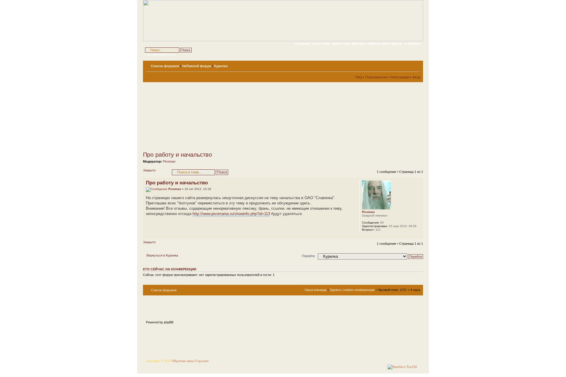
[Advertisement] (196, 116)
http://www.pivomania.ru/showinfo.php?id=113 (231, 213)
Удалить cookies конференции (352, 290)
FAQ (359, 77)
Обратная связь (182, 361)
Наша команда (316, 290)
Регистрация (399, 77)
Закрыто (149, 170)
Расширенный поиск (160, 54)
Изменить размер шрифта (416, 64)
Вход (416, 77)
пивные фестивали (385, 44)
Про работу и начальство (177, 154)
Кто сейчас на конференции (169, 269)
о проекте (413, 44)
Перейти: (308, 256)
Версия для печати (407, 64)
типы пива (321, 44)
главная (302, 44)
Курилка (221, 66)
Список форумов (165, 66)
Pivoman (169, 161)
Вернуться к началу (418, 236)
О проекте (201, 361)
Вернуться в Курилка (162, 255)
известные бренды (349, 44)
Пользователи (376, 77)
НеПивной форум (196, 66)
